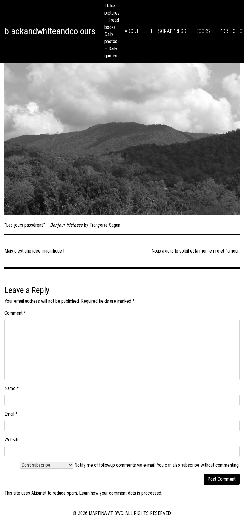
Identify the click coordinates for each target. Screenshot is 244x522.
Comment (15, 313)
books (203, 31)
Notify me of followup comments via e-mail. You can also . (156, 465)
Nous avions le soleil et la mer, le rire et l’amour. (195, 251)
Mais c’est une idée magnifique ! (34, 251)
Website (12, 439)
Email (11, 414)
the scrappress (167, 31)
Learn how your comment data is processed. (120, 493)
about (131, 31)
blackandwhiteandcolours (49, 31)
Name (11, 388)
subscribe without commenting (210, 465)
